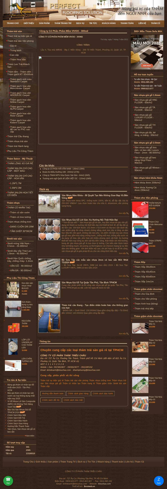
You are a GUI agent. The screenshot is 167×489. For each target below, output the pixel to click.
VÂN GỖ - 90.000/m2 (21, 266)
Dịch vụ (80, 23)
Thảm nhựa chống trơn (19, 221)
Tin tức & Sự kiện (16, 380)
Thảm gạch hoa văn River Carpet (20, 114)
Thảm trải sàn (14, 31)
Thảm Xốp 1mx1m (144, 281)
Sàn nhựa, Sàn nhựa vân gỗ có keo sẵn (21, 430)
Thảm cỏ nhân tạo (71, 383)
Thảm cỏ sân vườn (20, 212)
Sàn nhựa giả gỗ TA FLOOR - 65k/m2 (145, 108)
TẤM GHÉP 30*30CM (21, 231)
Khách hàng (109, 23)
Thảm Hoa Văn (18, 59)
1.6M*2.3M (15, 188)
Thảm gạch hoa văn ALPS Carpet (20, 107)
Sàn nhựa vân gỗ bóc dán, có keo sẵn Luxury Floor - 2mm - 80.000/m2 (147, 150)
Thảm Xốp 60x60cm (145, 276)
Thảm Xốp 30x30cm (145, 267)
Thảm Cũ (155, 23)
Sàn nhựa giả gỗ (53, 383)
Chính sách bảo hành (103, 393)
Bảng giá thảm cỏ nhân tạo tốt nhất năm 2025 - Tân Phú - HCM (21, 387)
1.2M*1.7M (15, 183)
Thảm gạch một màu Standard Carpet (21, 80)
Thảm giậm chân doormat (148, 289)
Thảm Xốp (139, 262)
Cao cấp (14, 55)
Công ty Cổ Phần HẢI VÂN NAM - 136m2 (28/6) (63, 169)
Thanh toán (127, 23)
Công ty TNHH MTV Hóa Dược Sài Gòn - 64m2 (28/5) (66, 175)
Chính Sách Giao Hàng (18, 423)
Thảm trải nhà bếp (144, 308)
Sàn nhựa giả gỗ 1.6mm (147, 95)
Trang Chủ (13, 23)
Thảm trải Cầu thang (18, 136)
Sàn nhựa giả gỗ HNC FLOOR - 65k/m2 (146, 101)
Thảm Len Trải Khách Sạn (18, 65)
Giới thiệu (29, 23)
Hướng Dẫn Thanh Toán (18, 426)
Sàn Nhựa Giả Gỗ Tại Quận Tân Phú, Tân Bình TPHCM (89, 282)
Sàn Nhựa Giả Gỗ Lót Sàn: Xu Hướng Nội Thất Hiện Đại (90, 220)
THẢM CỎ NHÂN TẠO (18, 207)
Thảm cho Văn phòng (146, 197)
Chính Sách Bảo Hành (17, 421)
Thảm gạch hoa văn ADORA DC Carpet (20, 94)
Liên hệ (142, 23)
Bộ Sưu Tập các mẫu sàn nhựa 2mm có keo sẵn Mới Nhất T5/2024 (95, 261)
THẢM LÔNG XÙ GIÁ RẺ (20, 163)
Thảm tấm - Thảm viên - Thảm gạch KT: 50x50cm (20, 73)
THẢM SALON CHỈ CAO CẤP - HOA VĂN (19, 177)
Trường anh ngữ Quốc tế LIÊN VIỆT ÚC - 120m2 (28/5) (67, 178)
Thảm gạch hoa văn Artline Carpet (20, 100)
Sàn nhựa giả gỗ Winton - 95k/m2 (148, 169)
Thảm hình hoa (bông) (146, 303)
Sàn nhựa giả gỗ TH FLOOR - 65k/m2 (145, 126)
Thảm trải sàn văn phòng (76, 380)
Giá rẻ (13, 45)
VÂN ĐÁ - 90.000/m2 (21, 270)
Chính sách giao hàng (78, 393)
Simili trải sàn (14, 238)
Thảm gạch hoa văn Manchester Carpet (20, 87)
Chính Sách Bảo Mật (17, 415)
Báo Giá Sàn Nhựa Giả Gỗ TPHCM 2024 (19, 411)
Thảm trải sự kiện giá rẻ (19, 36)
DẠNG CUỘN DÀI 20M (22, 226)
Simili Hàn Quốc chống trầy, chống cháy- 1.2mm (20, 259)
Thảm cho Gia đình (144, 294)
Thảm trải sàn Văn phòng (20, 41)
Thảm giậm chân (104, 383)
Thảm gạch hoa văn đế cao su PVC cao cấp (20, 129)
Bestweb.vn (89, 486)
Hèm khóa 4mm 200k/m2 (148, 182)
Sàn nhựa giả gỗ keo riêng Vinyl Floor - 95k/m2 (145, 160)
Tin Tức (93, 23)
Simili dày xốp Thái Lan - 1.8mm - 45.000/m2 (20, 252)
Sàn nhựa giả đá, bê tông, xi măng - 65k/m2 (146, 133)
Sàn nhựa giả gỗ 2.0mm (147, 142)
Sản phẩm (44, 23)
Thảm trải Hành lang (18, 146)
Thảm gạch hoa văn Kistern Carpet (20, 121)
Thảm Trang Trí (62, 23)
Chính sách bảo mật (73, 400)
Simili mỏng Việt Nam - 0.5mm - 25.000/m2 (19, 244)
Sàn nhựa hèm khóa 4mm (148, 178)
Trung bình (15, 50)
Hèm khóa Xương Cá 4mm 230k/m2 (145, 188)
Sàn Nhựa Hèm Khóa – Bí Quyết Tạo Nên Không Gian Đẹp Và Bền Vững (95, 196)
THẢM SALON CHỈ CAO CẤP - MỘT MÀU (19, 169)
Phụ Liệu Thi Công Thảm (20, 151)
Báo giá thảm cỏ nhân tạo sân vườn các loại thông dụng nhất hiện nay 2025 (21, 396)
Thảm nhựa (13, 202)
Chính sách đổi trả (50, 400)
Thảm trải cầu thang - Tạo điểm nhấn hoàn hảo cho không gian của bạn (95, 306)
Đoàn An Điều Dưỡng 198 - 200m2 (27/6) (61, 172)
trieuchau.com (104, 484)
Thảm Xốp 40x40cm (145, 271)
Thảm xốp (45, 386)
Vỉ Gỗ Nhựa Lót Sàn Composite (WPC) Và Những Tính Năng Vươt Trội (21, 404)
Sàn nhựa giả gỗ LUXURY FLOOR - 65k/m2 (144, 117)
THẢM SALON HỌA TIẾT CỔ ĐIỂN (20, 193)
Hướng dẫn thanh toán (52, 393)
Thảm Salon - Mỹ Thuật (20, 158)
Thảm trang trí (88, 383)
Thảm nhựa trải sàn (17, 141)
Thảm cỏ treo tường (20, 217)
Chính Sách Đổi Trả (16, 418)
